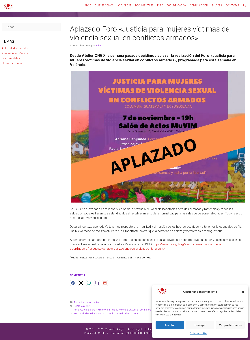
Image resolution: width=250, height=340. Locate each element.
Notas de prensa (12, 63)
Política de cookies (198, 333)
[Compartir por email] (105, 283)
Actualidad (124, 5)
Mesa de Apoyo (115, 329)
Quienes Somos (104, 5)
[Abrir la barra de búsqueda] (244, 5)
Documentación (176, 5)
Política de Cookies (96, 333)
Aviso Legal (135, 329)
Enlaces (217, 5)
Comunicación (199, 5)
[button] (243, 292)
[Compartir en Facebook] (73, 283)
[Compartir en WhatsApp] (89, 283)
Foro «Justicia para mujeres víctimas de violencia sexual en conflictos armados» (118, 309)
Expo (160, 5)
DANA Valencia (82, 305)
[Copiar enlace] (97, 283)
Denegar (200, 325)
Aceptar (170, 325)
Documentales (144, 5)
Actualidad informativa (87, 302)
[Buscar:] (31, 27)
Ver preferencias (230, 325)
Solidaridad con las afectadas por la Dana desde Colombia (106, 313)
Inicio (88, 5)
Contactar (232, 5)
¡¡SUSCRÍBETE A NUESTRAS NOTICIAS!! (149, 333)
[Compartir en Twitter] (81, 283)
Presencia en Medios (15, 53)
